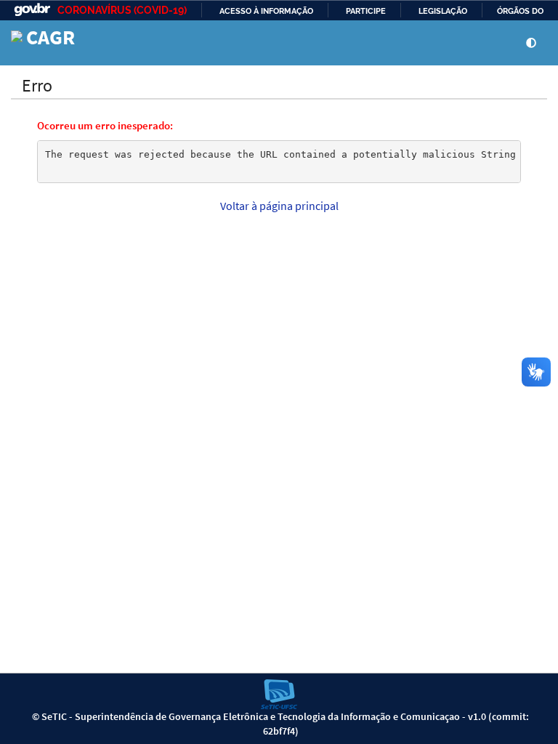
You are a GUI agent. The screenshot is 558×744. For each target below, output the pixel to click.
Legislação (442, 11)
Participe (366, 11)
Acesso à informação (266, 11)
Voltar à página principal (279, 205)
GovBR (32, 10)
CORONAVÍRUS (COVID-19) (122, 10)
